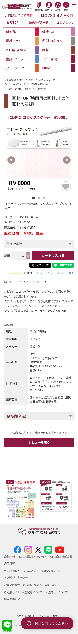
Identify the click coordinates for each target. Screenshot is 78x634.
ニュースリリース (54, 585)
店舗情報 (9, 556)
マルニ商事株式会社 (60, 556)
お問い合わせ (65, 22)
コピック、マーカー (48, 79)
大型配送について (32, 592)
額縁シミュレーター (52, 571)
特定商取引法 (12, 599)
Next (67, 160)
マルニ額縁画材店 (14, 79)
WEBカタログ (12, 571)
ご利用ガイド (11, 592)
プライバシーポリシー (50, 615)
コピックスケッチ (17, 84)
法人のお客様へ (32, 585)
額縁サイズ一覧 (38, 22)
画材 (30, 79)
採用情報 (9, 563)
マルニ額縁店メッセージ (32, 556)
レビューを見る (44, 273)
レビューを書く (65, 273)
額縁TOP (13, 22)
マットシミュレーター (16, 577)
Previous (11, 160)
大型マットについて (57, 592)
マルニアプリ (30, 571)
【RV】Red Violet (39, 84)
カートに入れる (53, 255)
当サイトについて (25, 615)
